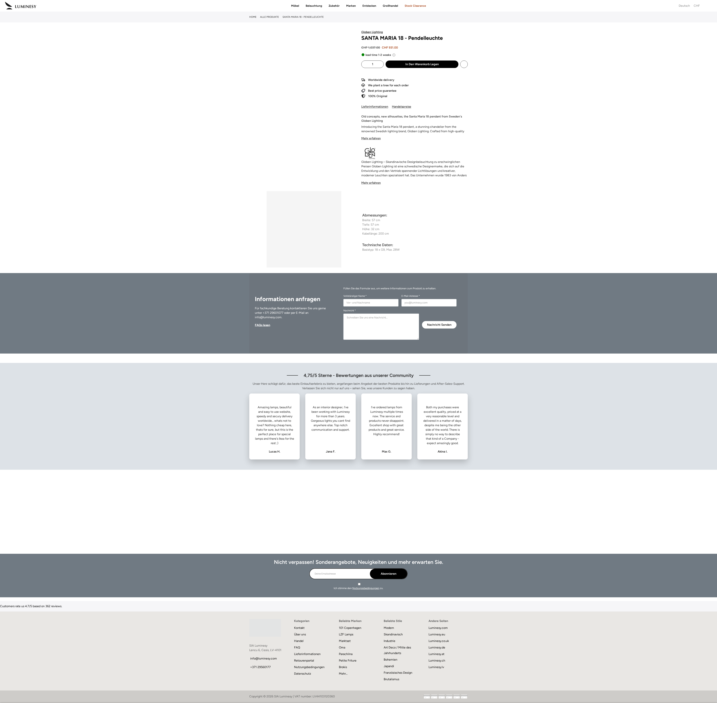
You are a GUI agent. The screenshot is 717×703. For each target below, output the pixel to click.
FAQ (297, 647)
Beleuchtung (314, 5)
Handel (299, 641)
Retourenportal (304, 660)
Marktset (345, 641)
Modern (389, 628)
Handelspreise (401, 106)
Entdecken (369, 5)
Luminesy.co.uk (439, 641)
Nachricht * (349, 310)
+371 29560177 (260, 667)
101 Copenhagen (350, 628)
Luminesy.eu (437, 634)
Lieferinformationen (374, 106)
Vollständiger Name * (355, 296)
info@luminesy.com (268, 317)
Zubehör (334, 5)
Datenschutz (302, 673)
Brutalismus (391, 679)
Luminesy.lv (436, 667)
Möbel (295, 5)
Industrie (389, 641)
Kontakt (299, 628)
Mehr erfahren (371, 138)
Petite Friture (347, 660)
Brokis (343, 667)
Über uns (300, 634)
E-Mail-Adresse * (410, 296)
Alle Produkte (269, 17)
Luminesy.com (438, 628)
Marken (351, 5)
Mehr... (343, 673)
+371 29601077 (273, 313)
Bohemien (390, 659)
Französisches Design (398, 672)
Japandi (389, 666)
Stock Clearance (415, 5)
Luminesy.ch (437, 660)
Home (253, 17)
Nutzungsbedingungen (365, 588)
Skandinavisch (393, 634)
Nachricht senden (439, 324)
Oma (342, 647)
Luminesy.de (437, 647)
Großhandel (390, 5)
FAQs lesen (262, 325)
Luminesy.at (436, 654)
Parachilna (346, 654)
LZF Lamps (346, 634)
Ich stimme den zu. (358, 588)
